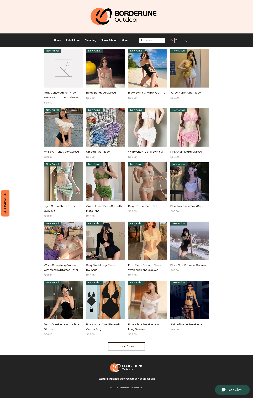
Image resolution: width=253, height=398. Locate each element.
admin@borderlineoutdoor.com (138, 379)
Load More (126, 346)
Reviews (5, 203)
